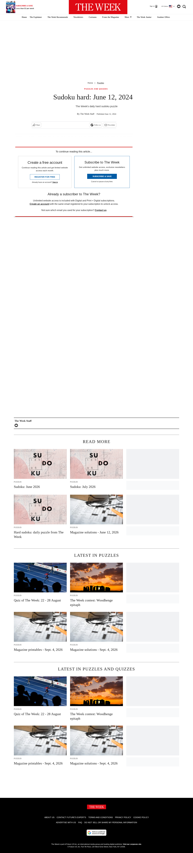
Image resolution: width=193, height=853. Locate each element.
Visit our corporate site (132, 844)
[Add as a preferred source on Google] (96, 833)
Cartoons (92, 17)
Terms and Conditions (100, 817)
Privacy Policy (123, 817)
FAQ (80, 822)
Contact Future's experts (71, 817)
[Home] (24, 17)
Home (90, 83)
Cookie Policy (141, 817)
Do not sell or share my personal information (110, 822)
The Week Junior (144, 17)
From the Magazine (110, 17)
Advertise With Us (66, 822)
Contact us (101, 210)
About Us (49, 817)
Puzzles (100, 83)
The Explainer (36, 17)
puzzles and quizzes (96, 89)
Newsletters (78, 17)
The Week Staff (87, 114)
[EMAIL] (17, 425)
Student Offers (163, 17)
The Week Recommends (57, 17)
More (127, 17)
